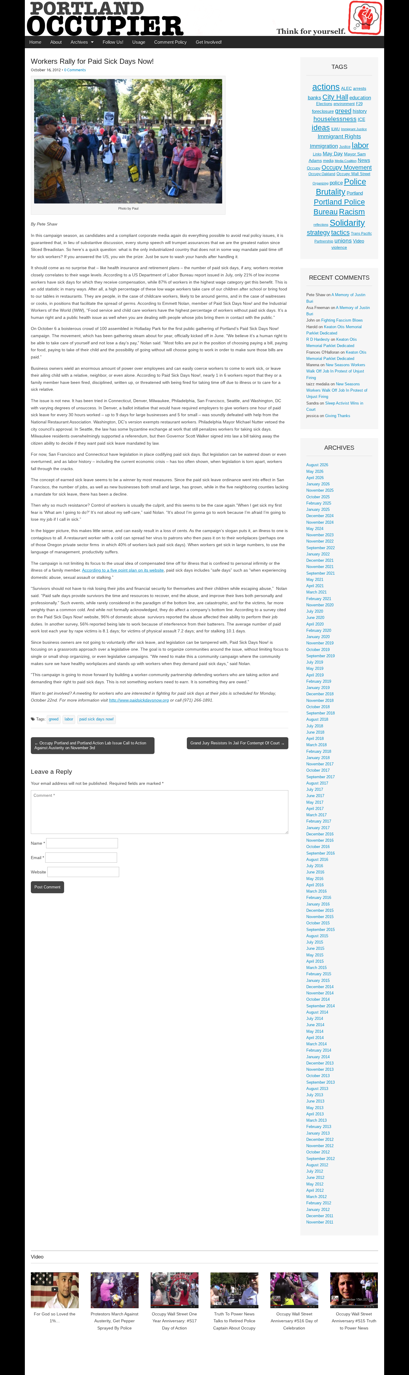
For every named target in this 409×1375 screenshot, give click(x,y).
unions (343, 240)
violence (339, 247)
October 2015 (318, 923)
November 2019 (320, 643)
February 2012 (318, 1203)
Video (358, 241)
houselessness (335, 118)
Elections (324, 104)
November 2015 (320, 917)
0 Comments (75, 70)
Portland (355, 193)
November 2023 (320, 535)
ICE (361, 119)
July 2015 (314, 942)
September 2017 (320, 777)
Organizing (320, 183)
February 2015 (318, 974)
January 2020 (318, 637)
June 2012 (315, 1178)
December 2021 (320, 560)
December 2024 (320, 516)
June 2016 (315, 872)
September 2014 (320, 1006)
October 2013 (318, 1076)
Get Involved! (209, 42)
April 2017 (315, 809)
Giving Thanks (337, 416)
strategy (318, 232)
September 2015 (320, 930)
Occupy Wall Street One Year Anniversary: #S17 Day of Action (174, 1321)
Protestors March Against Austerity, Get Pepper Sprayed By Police (114, 1321)
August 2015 (317, 936)
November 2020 (320, 605)
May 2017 (314, 802)
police (336, 183)
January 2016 (318, 904)
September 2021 (320, 573)
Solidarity (347, 223)
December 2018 (320, 694)
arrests (359, 88)
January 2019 (318, 688)
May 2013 (314, 1108)
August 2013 (317, 1089)
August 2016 (317, 860)
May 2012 (314, 1184)
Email (37, 857)
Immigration (324, 146)
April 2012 (315, 1190)
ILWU (335, 129)
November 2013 (320, 1069)
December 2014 (320, 987)
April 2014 (315, 1038)
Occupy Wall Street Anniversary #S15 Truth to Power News (354, 1321)
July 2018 (314, 726)
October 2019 (318, 650)
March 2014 (316, 1044)
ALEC (346, 88)
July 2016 (314, 866)
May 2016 (314, 879)
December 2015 (320, 910)
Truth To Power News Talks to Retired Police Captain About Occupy (234, 1321)
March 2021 (316, 592)
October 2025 (318, 497)
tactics (340, 232)
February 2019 (318, 681)
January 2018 (318, 758)
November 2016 (320, 840)
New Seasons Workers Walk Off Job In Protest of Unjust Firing (335, 371)
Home (35, 42)
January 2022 (318, 554)
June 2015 (315, 949)
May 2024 (314, 529)
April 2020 (315, 624)
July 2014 (314, 1019)
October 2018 (318, 707)
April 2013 (315, 1114)
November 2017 (320, 764)
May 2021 (314, 580)
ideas (321, 128)
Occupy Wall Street (353, 174)
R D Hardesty (318, 339)
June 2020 (315, 618)
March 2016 (316, 891)
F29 (359, 104)
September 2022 (320, 548)
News (364, 160)
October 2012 (318, 1152)
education (360, 98)
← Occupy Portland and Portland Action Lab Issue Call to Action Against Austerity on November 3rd (90, 745)
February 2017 (318, 821)
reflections (320, 224)
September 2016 (320, 853)
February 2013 (318, 1127)
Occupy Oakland (321, 174)
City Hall (335, 97)
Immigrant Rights (339, 136)
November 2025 (320, 490)
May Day (333, 154)
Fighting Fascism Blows (342, 320)
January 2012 (318, 1210)
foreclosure (323, 111)
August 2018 (317, 719)
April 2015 (315, 961)
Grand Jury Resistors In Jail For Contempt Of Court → (237, 743)
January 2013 (318, 1133)
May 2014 (314, 1031)
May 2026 (314, 472)
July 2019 (314, 662)
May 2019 (314, 669)
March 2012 (316, 1197)
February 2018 (318, 751)
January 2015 (318, 981)
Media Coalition (346, 161)
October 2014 (318, 999)
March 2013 (316, 1120)
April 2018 (315, 739)
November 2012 (320, 1146)
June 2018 (315, 732)
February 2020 (318, 631)
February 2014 (318, 1050)
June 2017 (315, 796)
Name (38, 843)
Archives (79, 42)
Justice (345, 147)
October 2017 (318, 770)
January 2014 (318, 1057)
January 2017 (318, 828)
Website (38, 872)
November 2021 (320, 567)
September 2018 (320, 713)
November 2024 (320, 522)
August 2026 (317, 465)
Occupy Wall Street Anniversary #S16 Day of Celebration (294, 1321)
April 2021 (315, 586)
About (56, 42)
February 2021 (318, 599)
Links (317, 154)
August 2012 (317, 1165)
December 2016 (320, 834)
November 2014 (320, 993)
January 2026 (318, 484)
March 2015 (316, 968)
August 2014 (317, 1012)
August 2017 (317, 783)
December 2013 (320, 1063)
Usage (138, 42)
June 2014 (315, 1025)
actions (326, 87)
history (360, 111)
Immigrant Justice (354, 129)
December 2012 (320, 1140)
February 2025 (318, 503)
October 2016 (318, 847)
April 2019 (315, 675)
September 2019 (320, 656)
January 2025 (318, 510)
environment (344, 104)
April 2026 (315, 478)
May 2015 (314, 955)
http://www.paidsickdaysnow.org (139, 700)
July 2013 (314, 1095)
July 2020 (314, 611)
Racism (352, 211)
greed (53, 719)
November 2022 (320, 541)
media (328, 160)
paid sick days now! (96, 719)
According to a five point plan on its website (123, 570)
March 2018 (316, 745)
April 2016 (315, 885)
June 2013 (315, 1101)
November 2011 (319, 1222)
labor (69, 719)
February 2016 (318, 898)
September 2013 (320, 1082)
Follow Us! (113, 42)
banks (314, 98)
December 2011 (319, 1216)
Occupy (313, 168)
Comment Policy (170, 42)
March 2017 (316, 815)
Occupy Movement (347, 167)
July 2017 (314, 790)
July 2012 (314, 1171)
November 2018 (320, 701)
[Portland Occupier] (204, 18)
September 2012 (320, 1159)
